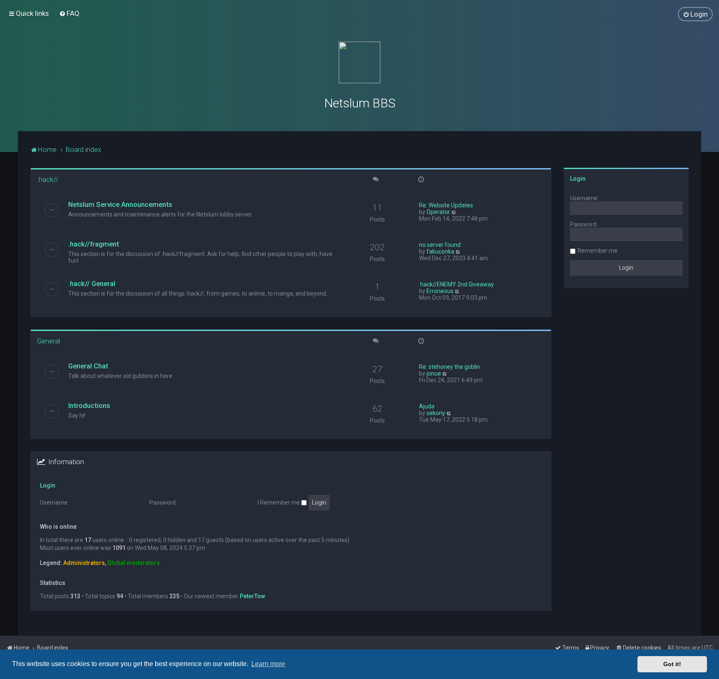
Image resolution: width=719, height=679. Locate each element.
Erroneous (440, 291)
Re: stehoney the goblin (449, 366)
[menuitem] (69, 13)
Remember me (280, 502)
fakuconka (440, 251)
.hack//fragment (93, 244)
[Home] (359, 62)
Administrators (84, 563)
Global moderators (133, 563)
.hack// (47, 179)
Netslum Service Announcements (120, 204)
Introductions (89, 405)
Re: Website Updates (446, 205)
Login (47, 485)
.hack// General (91, 283)
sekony (435, 413)
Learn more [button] (268, 663)
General (48, 341)
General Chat (88, 366)
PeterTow (252, 596)
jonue (433, 373)
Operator (438, 212)
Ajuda (426, 406)
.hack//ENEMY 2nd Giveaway (456, 284)
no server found (440, 244)
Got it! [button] (672, 664)
